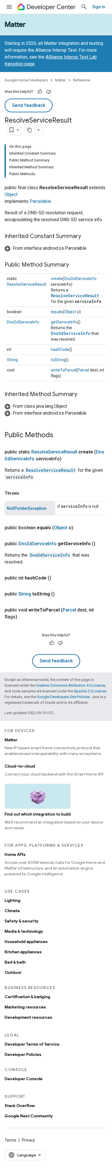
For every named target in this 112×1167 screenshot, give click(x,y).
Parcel (83, 370)
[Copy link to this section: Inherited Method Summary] (83, 394)
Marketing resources (25, 1007)
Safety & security (21, 921)
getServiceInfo (64, 322)
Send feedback (28, 105)
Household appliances (26, 941)
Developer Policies (23, 1054)
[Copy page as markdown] (29, 130)
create (57, 278)
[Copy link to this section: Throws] (25, 493)
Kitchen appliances (23, 951)
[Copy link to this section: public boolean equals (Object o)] (79, 527)
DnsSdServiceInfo (80, 278)
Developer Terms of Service (32, 1044)
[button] (45, 248)
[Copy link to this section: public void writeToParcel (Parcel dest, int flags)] (23, 617)
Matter (15, 24)
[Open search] (84, 6)
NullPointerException (27, 508)
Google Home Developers (26, 80)
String (12, 359)
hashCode (60, 349)
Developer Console (24, 1078)
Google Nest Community (29, 1115)
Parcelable (40, 201)
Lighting (12, 900)
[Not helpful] (48, 91)
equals (57, 311)
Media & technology (24, 931)
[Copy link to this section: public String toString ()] (60, 594)
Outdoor (13, 972)
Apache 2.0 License (90, 691)
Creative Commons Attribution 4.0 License (70, 685)
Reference (81, 80)
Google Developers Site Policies (63, 697)
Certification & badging (27, 996)
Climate (12, 910)
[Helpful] (40, 91)
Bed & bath (15, 962)
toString (58, 359)
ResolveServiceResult (26, 284)
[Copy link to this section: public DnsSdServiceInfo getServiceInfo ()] (101, 543)
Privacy (28, 1140)
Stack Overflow (20, 1105)
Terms (10, 1140)
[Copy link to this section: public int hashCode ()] (57, 578)
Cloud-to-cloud (20, 766)
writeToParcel (63, 370)
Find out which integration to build (38, 814)
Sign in (98, 7)
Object (11, 194)
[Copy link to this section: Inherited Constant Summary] (86, 236)
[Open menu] (9, 7)
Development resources (28, 1017)
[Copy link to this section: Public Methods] (59, 435)
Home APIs (15, 854)
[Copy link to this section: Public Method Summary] (74, 265)
